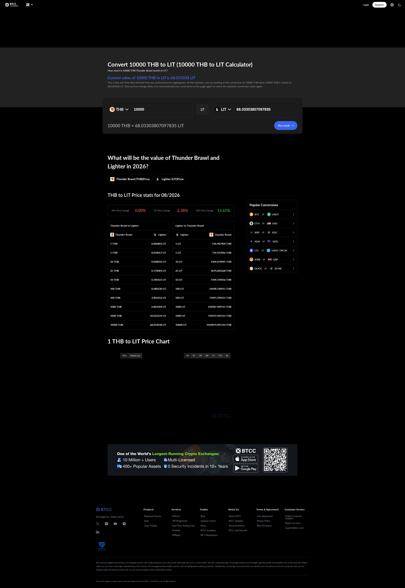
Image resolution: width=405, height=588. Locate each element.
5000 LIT (180, 315)
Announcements (237, 525)
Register (379, 4)
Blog (203, 516)
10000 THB (116, 324)
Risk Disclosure (264, 525)
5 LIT (178, 252)
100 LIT (179, 288)
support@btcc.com (294, 527)
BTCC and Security (238, 530)
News (203, 525)
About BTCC (235, 516)
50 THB (114, 279)
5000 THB (116, 315)
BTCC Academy (208, 530)
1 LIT (178, 243)
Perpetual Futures (152, 516)
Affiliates (176, 535)
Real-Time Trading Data (183, 525)
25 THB (114, 270)
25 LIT (179, 270)
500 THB (115, 297)
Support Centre (208, 521)
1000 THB (116, 306)
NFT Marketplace (209, 535)
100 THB (115, 288)
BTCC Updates (236, 521)
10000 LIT (181, 324)
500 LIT (179, 297)
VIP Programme (179, 521)
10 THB (114, 261)
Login (366, 4)
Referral (176, 516)
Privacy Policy (263, 521)
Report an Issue (292, 523)
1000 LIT (180, 306)
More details (284, 125)
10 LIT (179, 261)
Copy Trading (150, 525)
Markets (176, 530)
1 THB (114, 243)
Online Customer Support (293, 517)
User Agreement (265, 516)
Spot (146, 521)
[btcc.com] (12, 5)
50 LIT (179, 279)
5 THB (114, 252)
